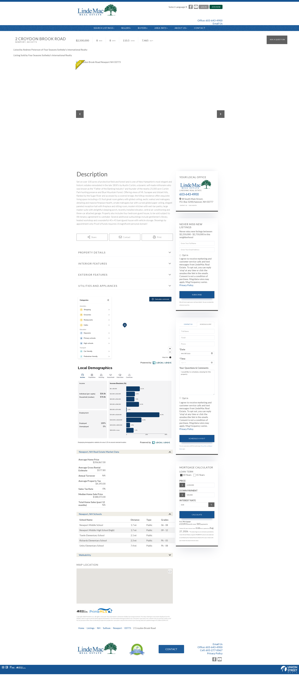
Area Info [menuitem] (160, 28)
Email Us (217, 23)
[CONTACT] (277, 40)
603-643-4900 (214, 20)
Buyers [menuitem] (142, 28)
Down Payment (188, 490)
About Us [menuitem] (180, 28)
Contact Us (183, 205)
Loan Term (186, 471)
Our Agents (192, 205)
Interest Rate (187, 500)
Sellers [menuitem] (125, 28)
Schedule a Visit (205, 324)
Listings (90, 628)
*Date (182, 349)
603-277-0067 (214, 650)
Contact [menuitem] (199, 28)
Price (182, 480)
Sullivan (106, 628)
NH (98, 628)
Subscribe (197, 295)
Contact (171, 649)
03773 (127, 628)
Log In (204, 7)
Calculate (197, 515)
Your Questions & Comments (193, 368)
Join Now (216, 7)
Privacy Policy (186, 285)
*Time (182, 358)
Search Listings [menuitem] (103, 28)
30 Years (187, 475)
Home (81, 628)
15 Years (200, 475)
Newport (117, 628)
